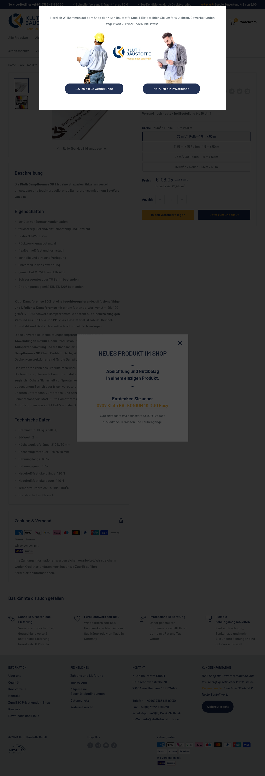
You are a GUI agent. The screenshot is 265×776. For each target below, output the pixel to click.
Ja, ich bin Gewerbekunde (94, 89)
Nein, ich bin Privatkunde (171, 89)
